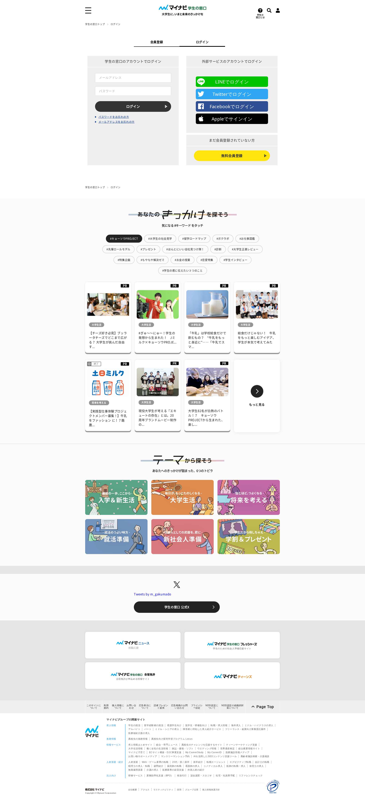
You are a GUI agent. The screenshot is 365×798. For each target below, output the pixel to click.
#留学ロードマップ (194, 238)
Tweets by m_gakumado (152, 594)
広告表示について (145, 706)
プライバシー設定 (196, 706)
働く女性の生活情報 (157, 748)
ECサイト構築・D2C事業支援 (165, 752)
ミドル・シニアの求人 (167, 729)
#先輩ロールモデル (118, 249)
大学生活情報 (135, 748)
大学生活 (96, 325)
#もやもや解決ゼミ (152, 260)
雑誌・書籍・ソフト (182, 748)
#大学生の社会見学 (160, 238)
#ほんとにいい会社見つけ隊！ (185, 249)
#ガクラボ (223, 238)
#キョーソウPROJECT (124, 238)
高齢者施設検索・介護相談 (255, 756)
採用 (179, 789)
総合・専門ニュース (167, 744)
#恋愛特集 (207, 260)
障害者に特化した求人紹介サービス (202, 729)
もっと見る (257, 404)
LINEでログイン (232, 82)
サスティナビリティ (163, 789)
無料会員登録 (232, 155)
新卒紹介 (198, 762)
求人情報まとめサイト (140, 744)
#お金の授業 (182, 260)
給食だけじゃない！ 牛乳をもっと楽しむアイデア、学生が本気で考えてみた (257, 338)
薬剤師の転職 (174, 766)
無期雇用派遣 (135, 770)
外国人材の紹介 (196, 770)
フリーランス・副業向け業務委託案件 (245, 729)
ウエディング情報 (207, 748)
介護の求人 (153, 770)
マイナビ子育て (136, 752)
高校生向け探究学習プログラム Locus (171, 739)
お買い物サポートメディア (142, 756)
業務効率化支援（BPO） (160, 775)
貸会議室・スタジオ (201, 775)
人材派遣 (133, 762)
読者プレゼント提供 (161, 706)
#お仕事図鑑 (247, 238)
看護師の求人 (192, 766)
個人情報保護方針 (211, 789)
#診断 (218, 249)
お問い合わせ (131, 706)
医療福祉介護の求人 (139, 733)
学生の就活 (134, 725)
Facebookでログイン (232, 106)
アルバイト (134, 729)
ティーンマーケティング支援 (241, 744)
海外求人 (236, 725)
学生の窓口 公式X (176, 607)
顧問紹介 (158, 766)
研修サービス (135, 775)
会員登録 (156, 42)
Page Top (265, 706)
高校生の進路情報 (138, 739)
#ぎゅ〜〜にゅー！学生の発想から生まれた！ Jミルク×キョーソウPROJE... (158, 338)
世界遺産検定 (227, 748)
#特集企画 (124, 260)
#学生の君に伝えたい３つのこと (182, 270)
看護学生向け (174, 725)
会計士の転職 (262, 762)
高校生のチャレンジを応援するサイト (202, 744)
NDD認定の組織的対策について (232, 706)
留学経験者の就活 (153, 725)
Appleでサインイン (232, 119)
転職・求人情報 (219, 725)
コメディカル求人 (213, 766)
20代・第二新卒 (181, 762)
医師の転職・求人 (236, 766)
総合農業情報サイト (249, 748)
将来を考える (99, 403)
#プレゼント (148, 249)
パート (147, 729)
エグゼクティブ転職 (240, 762)
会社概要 (132, 789)
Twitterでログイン (232, 94)
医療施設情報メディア (238, 752)
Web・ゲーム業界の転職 (155, 762)
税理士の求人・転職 (139, 766)
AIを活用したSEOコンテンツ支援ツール (215, 756)
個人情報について (118, 706)
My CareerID (214, 752)
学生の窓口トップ (95, 24)
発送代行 (181, 775)
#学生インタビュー (235, 260)
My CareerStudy (194, 752)
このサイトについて (93, 706)
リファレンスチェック (251, 775)
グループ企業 (191, 789)
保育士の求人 (256, 766)
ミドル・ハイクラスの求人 (259, 725)
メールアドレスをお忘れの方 (116, 122)
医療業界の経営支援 (173, 770)
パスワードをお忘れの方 (113, 117)
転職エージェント (216, 762)
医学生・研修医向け (196, 725)
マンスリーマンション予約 (175, 756)
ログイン (202, 42)
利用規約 (106, 706)
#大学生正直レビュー (245, 249)
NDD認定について (212, 706)
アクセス (145, 789)
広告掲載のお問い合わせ (179, 706)
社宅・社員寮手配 (225, 775)
